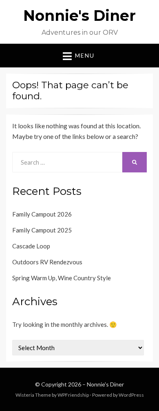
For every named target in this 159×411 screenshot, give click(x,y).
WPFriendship (73, 395)
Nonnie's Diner (79, 16)
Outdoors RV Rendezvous (47, 262)
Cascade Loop (31, 246)
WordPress (131, 395)
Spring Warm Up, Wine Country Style (61, 277)
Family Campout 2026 (42, 214)
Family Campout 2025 (42, 230)
